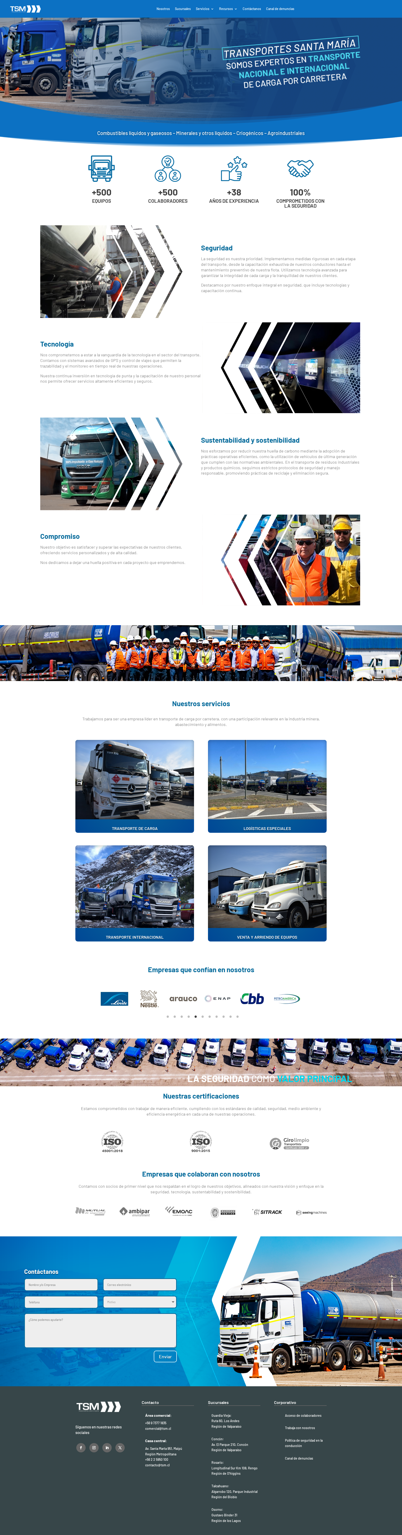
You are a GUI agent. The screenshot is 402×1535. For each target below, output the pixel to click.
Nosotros (163, 9)
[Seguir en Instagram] (94, 1447)
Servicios (202, 9)
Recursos (226, 9)
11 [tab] (237, 1016)
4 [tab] (188, 1016)
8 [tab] (216, 1016)
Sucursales (183, 9)
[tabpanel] (115, 999)
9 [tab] (223, 1016)
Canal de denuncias (280, 9)
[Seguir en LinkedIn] (107, 1447)
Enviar (165, 1356)
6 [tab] (202, 1016)
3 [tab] (181, 1016)
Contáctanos (252, 9)
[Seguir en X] (120, 1447)
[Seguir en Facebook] (81, 1447)
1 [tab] (167, 1016)
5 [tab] (195, 1016)
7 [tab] (209, 1016)
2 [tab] (174, 1016)
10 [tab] (230, 1016)
